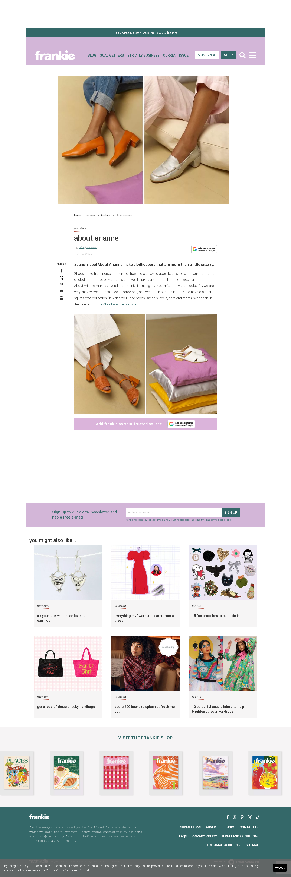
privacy (152, 520)
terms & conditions (221, 520)
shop (228, 55)
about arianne (124, 215)
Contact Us (249, 827)
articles (90, 215)
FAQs (183, 836)
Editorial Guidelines (224, 845)
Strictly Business (143, 55)
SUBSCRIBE (207, 55)
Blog (92, 55)
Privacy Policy (204, 836)
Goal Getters (112, 55)
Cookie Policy (55, 870)
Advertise (214, 827)
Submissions (190, 827)
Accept (280, 867)
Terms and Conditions (240, 836)
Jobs (231, 827)
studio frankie (167, 32)
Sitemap (252, 845)
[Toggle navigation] (252, 55)
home (77, 215)
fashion (105, 215)
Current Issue (176, 55)
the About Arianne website (117, 304)
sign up (230, 512)
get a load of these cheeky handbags (66, 707)
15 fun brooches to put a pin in (216, 616)
